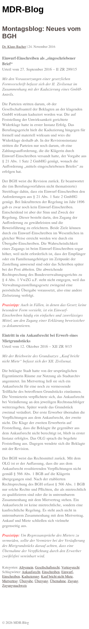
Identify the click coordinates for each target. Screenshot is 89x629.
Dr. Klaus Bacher (14, 46)
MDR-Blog (23, 9)
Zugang (73, 581)
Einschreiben (51, 571)
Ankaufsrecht (31, 571)
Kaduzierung (30, 576)
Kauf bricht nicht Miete (57, 576)
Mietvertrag (10, 581)
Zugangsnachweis (14, 585)
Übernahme (58, 581)
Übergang (41, 581)
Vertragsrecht (70, 567)
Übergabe (26, 581)
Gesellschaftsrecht (47, 567)
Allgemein (26, 567)
